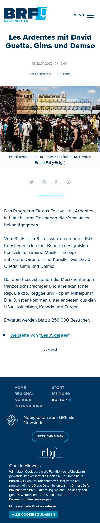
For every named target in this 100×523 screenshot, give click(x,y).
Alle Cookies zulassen (33, 515)
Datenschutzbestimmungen (30, 499)
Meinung (61, 393)
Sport (58, 387)
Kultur (59, 400)
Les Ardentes (40, 74)
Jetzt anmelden (50, 437)
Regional (24, 393)
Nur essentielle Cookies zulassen (33, 506)
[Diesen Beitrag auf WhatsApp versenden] (68, 182)
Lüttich (65, 74)
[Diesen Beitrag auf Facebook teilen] (56, 182)
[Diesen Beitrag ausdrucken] (44, 182)
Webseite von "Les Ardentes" (40, 335)
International (29, 406)
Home (20, 387)
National (24, 400)
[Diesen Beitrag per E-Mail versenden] (31, 182)
